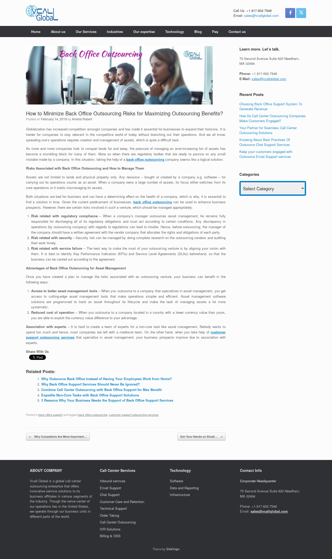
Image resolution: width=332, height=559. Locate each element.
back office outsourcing (92, 415)
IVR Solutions (111, 529)
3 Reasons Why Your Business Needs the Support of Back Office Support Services (107, 400)
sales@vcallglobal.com (261, 15)
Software (176, 480)
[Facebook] (290, 13)
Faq (215, 31)
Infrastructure (180, 494)
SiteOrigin (172, 549)
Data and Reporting (184, 487)
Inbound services (113, 480)
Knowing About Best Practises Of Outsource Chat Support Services (264, 142)
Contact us (237, 31)
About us (58, 31)
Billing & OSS (111, 535)
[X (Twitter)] (301, 13)
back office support (50, 415)
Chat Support (110, 494)
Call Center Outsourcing (118, 522)
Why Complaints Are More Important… (58, 436)
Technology (174, 31)
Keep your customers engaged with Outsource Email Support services (265, 154)
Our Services (86, 31)
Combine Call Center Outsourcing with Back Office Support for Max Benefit (101, 389)
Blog (198, 31)
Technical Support (113, 508)
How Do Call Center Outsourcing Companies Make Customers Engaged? (272, 118)
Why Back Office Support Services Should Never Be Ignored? (90, 384)
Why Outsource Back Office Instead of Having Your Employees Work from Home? (106, 378)
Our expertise (144, 31)
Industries (115, 31)
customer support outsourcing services (133, 415)
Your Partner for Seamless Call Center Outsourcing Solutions (268, 130)
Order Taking (110, 515)
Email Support (110, 487)
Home (35, 31)
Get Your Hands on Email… (201, 436)
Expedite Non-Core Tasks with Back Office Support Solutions (90, 395)
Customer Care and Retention (122, 501)
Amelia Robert (82, 119)
